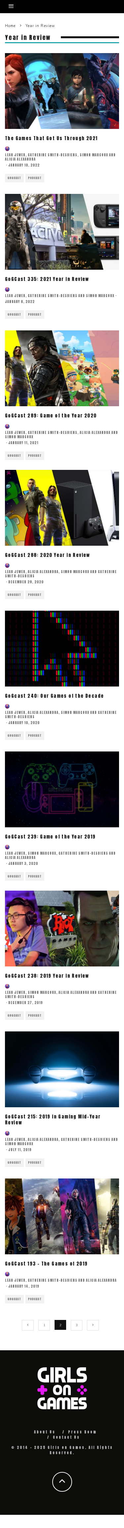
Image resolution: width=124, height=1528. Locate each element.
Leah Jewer (15, 154)
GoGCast (14, 178)
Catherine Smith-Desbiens (52, 154)
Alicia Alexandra (20, 159)
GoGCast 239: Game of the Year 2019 (50, 836)
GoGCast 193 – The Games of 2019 (46, 1263)
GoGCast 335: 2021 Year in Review (47, 279)
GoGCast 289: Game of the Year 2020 (51, 415)
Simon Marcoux (94, 154)
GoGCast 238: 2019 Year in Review (47, 975)
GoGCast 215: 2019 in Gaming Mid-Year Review (53, 1119)
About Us (45, 1431)
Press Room (82, 1431)
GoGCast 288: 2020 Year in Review (47, 555)
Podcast (35, 178)
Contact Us (66, 1437)
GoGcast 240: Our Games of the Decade (54, 695)
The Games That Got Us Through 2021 (51, 138)
